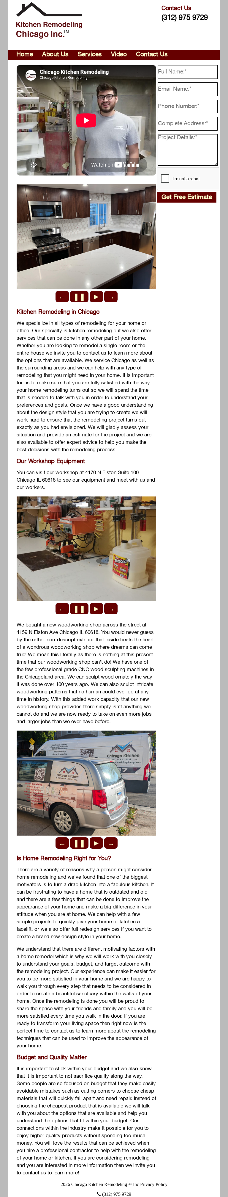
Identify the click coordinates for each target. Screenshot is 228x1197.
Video (119, 54)
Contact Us (152, 54)
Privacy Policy (153, 1184)
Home (24, 54)
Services (90, 54)
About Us (55, 54)
